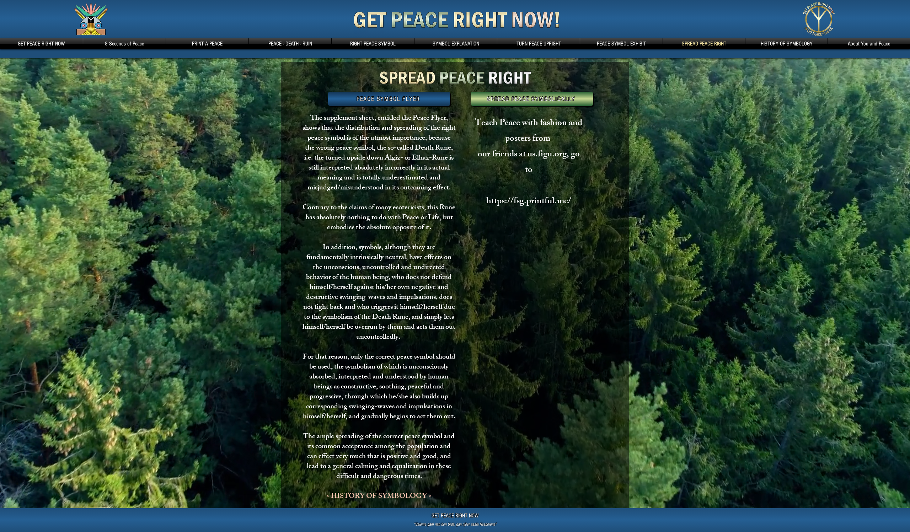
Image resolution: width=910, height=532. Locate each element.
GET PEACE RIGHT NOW (455, 515)
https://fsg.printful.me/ (528, 202)
